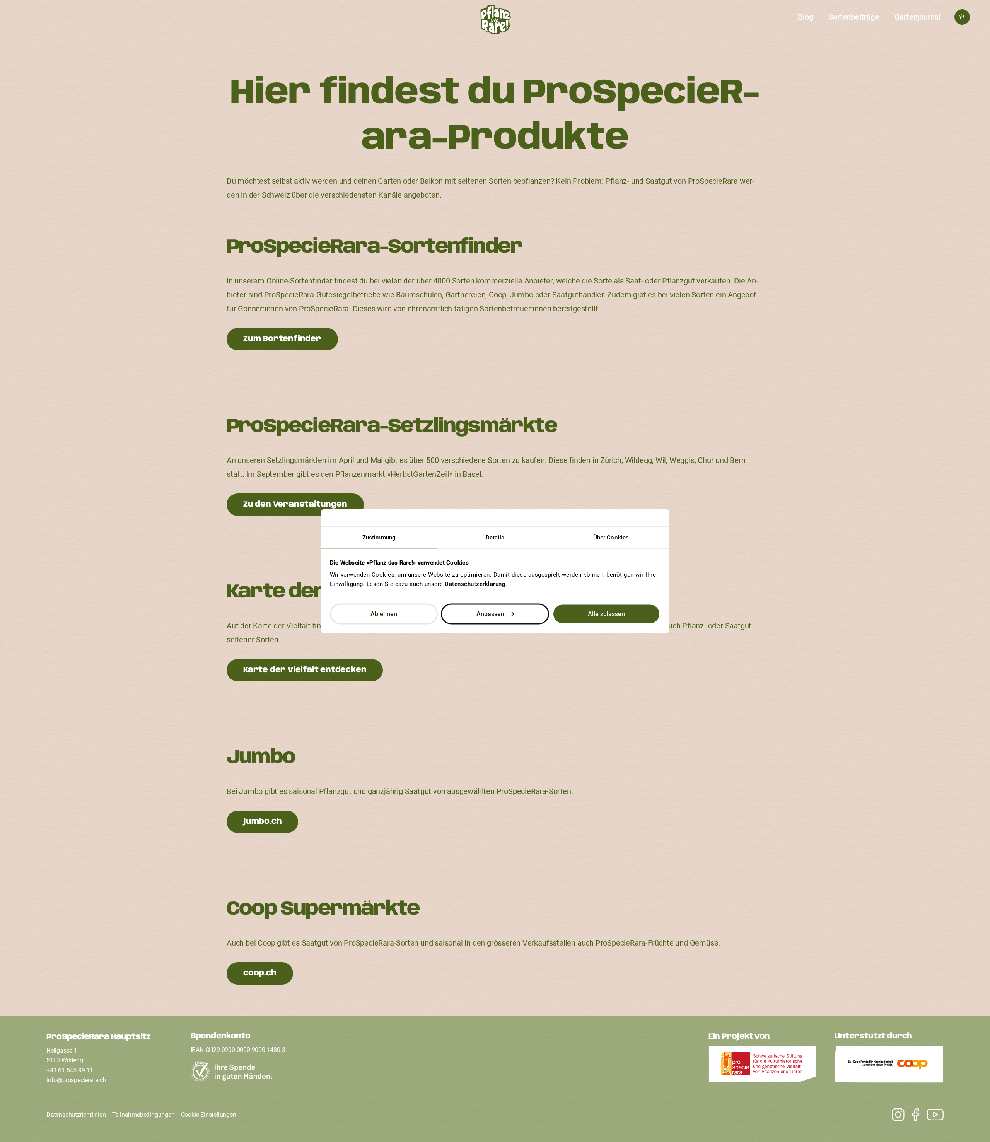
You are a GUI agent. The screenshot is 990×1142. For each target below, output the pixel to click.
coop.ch (260, 973)
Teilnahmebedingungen (143, 1114)
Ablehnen (383, 613)
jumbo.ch (262, 822)
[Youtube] (894, 1115)
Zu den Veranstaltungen (295, 504)
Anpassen (490, 613)
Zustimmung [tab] (379, 537)
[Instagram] (931, 1115)
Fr (962, 17)
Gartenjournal (917, 17)
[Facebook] (911, 1115)
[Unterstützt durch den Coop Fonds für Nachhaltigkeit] (889, 1066)
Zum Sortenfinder (282, 339)
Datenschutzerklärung (475, 583)
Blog (805, 17)
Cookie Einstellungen (208, 1114)
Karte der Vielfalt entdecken (304, 670)
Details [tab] (495, 537)
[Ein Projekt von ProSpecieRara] (762, 1066)
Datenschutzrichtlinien (76, 1114)
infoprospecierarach (76, 1080)
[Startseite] (495, 22)
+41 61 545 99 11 (69, 1070)
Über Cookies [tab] (611, 537)
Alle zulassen (606, 613)
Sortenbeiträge (853, 17)
